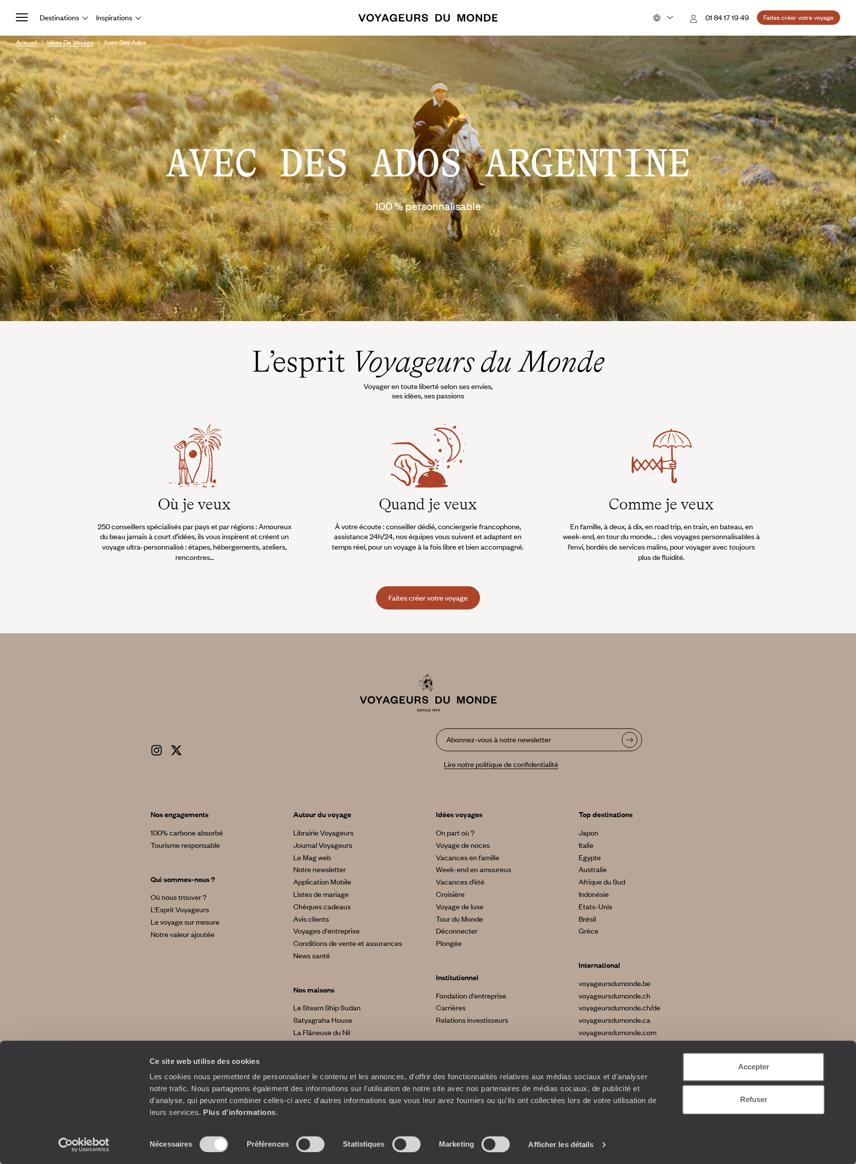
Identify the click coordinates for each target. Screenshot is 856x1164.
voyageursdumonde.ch (614, 995)
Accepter (753, 1066)
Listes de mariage (321, 894)
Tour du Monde (459, 919)
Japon (588, 832)
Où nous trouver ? (179, 897)
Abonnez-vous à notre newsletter (498, 739)
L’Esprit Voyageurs (180, 909)
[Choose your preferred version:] (662, 17)
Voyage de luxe (459, 906)
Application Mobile (322, 882)
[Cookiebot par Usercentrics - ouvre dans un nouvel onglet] (84, 1144)
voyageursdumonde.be (614, 983)
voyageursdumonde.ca (614, 1020)
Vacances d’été (460, 882)
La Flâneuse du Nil (321, 1032)
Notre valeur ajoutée (182, 934)
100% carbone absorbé (187, 832)
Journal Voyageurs (322, 845)
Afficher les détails (560, 1144)
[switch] (310, 1144)
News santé (311, 955)
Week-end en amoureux (473, 869)
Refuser (753, 1099)
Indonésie (594, 894)
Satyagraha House (322, 1020)
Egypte (590, 857)
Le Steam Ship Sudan (327, 1007)
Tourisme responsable (185, 845)
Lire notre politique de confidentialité (501, 764)
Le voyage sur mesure (185, 922)
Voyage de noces (463, 845)
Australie (593, 869)
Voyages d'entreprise (326, 931)
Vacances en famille (467, 857)
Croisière (450, 894)
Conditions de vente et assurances (347, 943)
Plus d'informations (239, 1112)
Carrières (451, 1007)
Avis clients (311, 919)
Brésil (587, 919)
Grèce (588, 931)
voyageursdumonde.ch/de (619, 1007)
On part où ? (455, 832)
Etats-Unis (595, 906)
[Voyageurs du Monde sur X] (176, 749)
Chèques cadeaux (322, 906)
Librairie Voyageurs (323, 832)
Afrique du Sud (602, 882)
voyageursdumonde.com (617, 1032)
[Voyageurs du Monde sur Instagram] (156, 749)
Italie (586, 845)
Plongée (449, 943)
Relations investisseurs (472, 1020)
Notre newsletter (319, 869)
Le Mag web (312, 857)
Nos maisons (313, 990)
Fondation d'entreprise (471, 995)
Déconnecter (457, 931)
